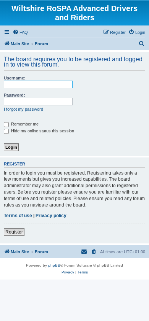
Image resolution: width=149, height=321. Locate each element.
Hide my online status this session (42, 131)
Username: (15, 78)
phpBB (54, 265)
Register (14, 232)
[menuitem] (20, 32)
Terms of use (18, 215)
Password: (14, 95)
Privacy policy (51, 215)
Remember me (24, 124)
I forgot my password (23, 109)
